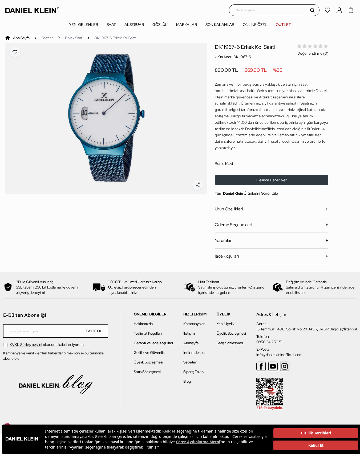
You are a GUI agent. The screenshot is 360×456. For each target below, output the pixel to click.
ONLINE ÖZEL (255, 24)
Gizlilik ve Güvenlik (149, 352)
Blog (187, 381)
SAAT (111, 24)
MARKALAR (186, 24)
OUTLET (283, 24)
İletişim (189, 333)
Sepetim (190, 362)
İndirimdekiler (194, 352)
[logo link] (32, 10)
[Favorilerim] (328, 10)
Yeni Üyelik (225, 323)
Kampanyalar (194, 323)
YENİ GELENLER (83, 24)
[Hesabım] (340, 10)
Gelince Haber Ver (271, 180)
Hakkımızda (143, 323)
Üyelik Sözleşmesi (148, 362)
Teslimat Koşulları (148, 333)
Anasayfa (191, 343)
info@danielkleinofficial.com (279, 354)
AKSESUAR (134, 24)
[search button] (312, 10)
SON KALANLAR (219, 24)
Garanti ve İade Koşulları (153, 343)
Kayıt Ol (94, 331)
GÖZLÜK (160, 24)
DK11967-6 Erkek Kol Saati (115, 37)
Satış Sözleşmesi (147, 371)
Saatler (47, 37)
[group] (106, 118)
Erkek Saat (73, 37)
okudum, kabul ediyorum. (47, 344)
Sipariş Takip (193, 371)
